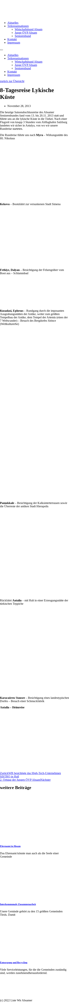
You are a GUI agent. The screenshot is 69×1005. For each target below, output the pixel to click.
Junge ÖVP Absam (26, 32)
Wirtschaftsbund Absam (28, 29)
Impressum (13, 42)
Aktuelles (12, 22)
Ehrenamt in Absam (10, 846)
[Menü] (1, 49)
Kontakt (12, 39)
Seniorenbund (23, 35)
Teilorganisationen (18, 26)
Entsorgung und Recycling (13, 962)
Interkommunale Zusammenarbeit (18, 904)
